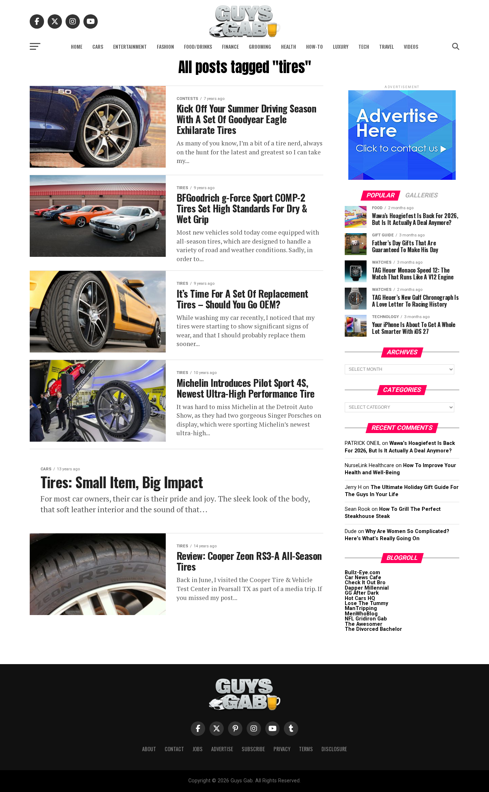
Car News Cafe (363, 578)
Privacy (281, 749)
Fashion (165, 46)
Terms (306, 749)
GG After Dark (362, 593)
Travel (386, 46)
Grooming (260, 46)
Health (288, 46)
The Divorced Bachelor (373, 629)
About (149, 749)
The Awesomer (363, 624)
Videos (411, 46)
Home (76, 46)
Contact (174, 749)
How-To (314, 46)
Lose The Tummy (366, 603)
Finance (230, 46)
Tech (363, 46)
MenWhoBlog (361, 614)
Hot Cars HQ (360, 598)
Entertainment (130, 46)
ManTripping (361, 608)
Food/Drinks (198, 46)
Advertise (222, 749)
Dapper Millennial (367, 588)
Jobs (198, 749)
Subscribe (253, 749)
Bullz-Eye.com (362, 573)
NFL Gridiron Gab (366, 619)
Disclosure (334, 749)
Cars (97, 46)
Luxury (340, 46)
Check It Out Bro (365, 583)
